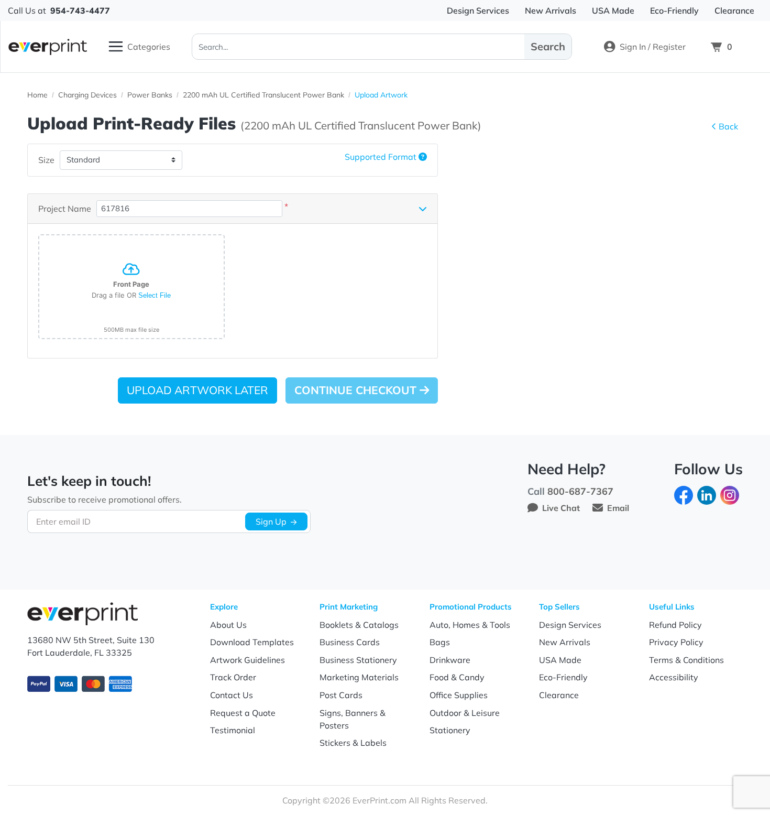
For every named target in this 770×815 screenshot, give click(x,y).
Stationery (450, 730)
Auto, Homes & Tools (470, 625)
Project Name (64, 208)
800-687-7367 (580, 491)
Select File (154, 295)
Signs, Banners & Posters (353, 719)
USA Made (560, 660)
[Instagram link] (729, 494)
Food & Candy (457, 677)
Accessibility (673, 677)
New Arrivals (564, 642)
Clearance (559, 695)
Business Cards (350, 642)
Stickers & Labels (353, 742)
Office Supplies (459, 695)
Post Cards (341, 695)
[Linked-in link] (706, 494)
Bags (440, 642)
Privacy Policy (676, 642)
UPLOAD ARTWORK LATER (197, 390)
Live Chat (561, 508)
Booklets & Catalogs (359, 625)
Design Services (570, 625)
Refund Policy (675, 625)
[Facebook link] (683, 494)
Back (728, 126)
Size (46, 160)
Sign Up (271, 521)
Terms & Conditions (686, 660)
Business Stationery (358, 660)
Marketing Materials (359, 677)
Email (618, 508)
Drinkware (450, 660)
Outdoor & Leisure (465, 713)
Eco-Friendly (563, 677)
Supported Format (382, 156)
